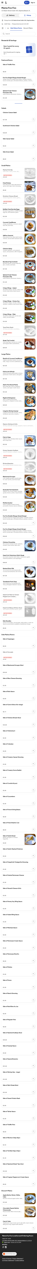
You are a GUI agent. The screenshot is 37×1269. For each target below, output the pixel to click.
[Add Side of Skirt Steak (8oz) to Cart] (33, 1091)
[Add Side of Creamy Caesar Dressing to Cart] (33, 763)
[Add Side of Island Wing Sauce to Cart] (33, 921)
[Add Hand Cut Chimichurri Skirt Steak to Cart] (33, 561)
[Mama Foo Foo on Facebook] (3, 1247)
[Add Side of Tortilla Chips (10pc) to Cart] (33, 1157)
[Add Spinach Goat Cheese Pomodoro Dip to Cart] (33, 97)
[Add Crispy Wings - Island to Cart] (33, 294)
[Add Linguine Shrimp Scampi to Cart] (33, 417)
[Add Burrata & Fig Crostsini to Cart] (33, 268)
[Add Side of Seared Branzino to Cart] (33, 1065)
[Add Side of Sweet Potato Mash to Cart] (33, 1104)
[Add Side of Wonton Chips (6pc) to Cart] (33, 1144)
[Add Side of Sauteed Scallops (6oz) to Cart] (33, 1039)
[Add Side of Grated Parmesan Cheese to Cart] (33, 881)
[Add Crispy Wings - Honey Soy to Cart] (33, 307)
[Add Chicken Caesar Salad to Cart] (33, 119)
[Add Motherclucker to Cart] (33, 509)
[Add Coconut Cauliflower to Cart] (33, 228)
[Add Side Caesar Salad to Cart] (33, 145)
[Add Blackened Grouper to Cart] (33, 483)
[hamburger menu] (2, 2)
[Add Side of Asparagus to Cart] (33, 645)
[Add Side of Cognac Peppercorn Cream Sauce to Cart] (33, 1183)
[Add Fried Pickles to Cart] (33, 189)
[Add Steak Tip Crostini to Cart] (33, 347)
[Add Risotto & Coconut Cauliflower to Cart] (33, 365)
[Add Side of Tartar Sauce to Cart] (33, 1118)
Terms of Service (6, 1258)
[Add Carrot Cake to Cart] (33, 1227)
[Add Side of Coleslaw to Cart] (33, 750)
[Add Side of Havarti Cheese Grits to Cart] (33, 894)
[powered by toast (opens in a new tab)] (9, 1254)
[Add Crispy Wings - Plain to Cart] (33, 320)
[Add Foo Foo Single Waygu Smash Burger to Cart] (33, 84)
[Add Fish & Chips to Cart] (33, 443)
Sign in (33, 2)
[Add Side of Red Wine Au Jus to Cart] (33, 1013)
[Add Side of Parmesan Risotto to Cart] (33, 960)
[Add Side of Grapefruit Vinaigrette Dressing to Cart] (33, 868)
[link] (16, 28)
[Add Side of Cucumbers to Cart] (33, 803)
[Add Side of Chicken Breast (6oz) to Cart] (33, 724)
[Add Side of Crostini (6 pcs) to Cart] (33, 789)
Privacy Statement (17, 1258)
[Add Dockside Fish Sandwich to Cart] (33, 496)
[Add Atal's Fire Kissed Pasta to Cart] (33, 391)
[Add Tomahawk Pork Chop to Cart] (33, 588)
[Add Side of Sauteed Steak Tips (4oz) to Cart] (33, 1170)
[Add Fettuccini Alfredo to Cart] (33, 378)
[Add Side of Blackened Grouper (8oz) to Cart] (33, 671)
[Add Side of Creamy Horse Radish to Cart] (33, 776)
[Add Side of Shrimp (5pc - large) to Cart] (33, 1078)
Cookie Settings (19, 1260)
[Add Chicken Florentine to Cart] (33, 548)
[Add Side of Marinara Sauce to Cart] (33, 934)
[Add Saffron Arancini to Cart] (33, 242)
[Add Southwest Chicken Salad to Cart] (33, 132)
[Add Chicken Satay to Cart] (33, 255)
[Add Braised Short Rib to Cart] (33, 575)
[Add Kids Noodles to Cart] (33, 627)
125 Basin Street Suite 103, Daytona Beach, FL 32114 (17, 1240)
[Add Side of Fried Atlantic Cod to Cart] (33, 829)
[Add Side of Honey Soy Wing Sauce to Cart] (33, 908)
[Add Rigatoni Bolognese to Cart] (33, 404)
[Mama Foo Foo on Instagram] (5, 1247)
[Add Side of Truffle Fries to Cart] (33, 71)
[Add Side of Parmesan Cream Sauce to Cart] (33, 947)
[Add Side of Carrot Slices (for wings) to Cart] (33, 711)
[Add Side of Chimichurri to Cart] (33, 737)
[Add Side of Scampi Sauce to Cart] (33, 1052)
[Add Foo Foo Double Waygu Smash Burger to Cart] (33, 522)
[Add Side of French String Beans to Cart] (33, 816)
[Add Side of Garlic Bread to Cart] (33, 842)
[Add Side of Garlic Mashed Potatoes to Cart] (33, 855)
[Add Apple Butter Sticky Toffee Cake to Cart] (33, 1201)
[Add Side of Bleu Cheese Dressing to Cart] (33, 684)
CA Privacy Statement (8, 1260)
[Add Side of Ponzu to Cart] (33, 986)
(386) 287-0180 (6, 1238)
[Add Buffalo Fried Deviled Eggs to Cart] (33, 215)
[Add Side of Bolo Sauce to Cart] (33, 698)
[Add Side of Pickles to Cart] (33, 973)
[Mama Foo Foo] (6, 2)
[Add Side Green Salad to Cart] (33, 158)
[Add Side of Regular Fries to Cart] (33, 1026)
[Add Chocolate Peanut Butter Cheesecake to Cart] (33, 1214)
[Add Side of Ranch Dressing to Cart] (33, 999)
